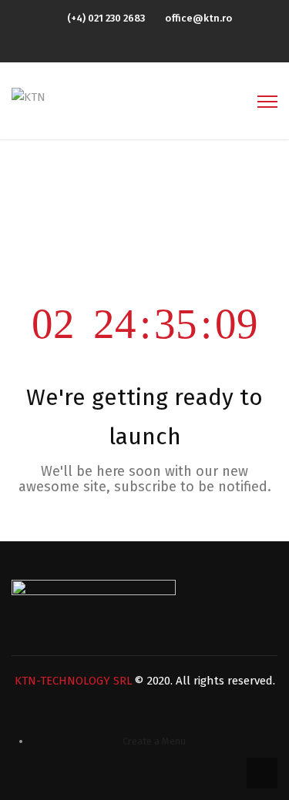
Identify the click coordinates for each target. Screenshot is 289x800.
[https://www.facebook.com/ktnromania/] (149, 44)
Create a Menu (154, 741)
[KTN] (28, 96)
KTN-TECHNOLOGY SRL (74, 681)
